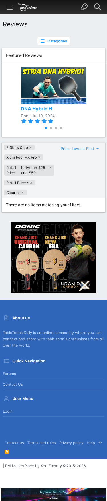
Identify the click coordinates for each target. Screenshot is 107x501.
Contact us (13, 384)
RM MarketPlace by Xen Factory (45, 465)
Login (8, 411)
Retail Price (16, 182)
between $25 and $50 (25, 170)
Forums (9, 373)
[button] (10, 7)
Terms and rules (41, 442)
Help (91, 442)
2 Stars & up (17, 147)
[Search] (97, 7)
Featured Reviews (24, 55)
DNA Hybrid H (36, 109)
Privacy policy (71, 442)
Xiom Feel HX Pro (21, 157)
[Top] (100, 442)
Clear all (13, 192)
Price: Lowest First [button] (78, 148)
